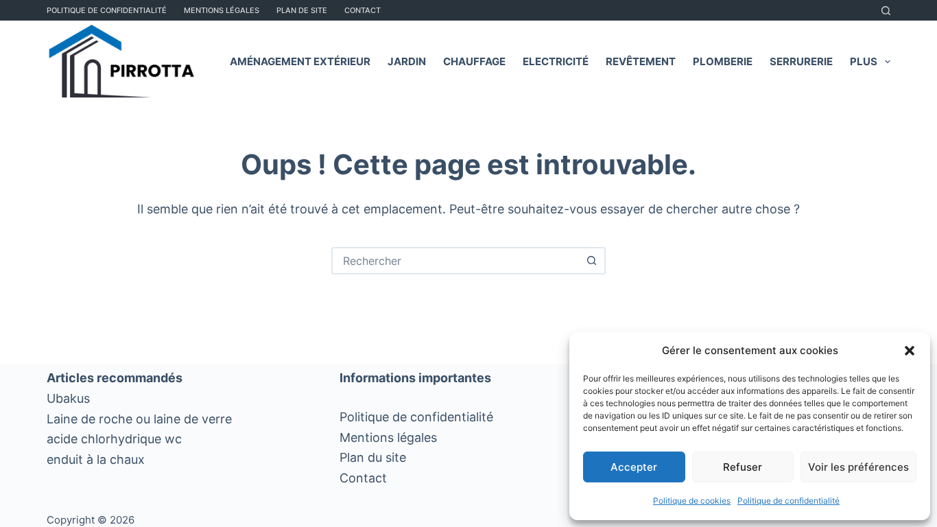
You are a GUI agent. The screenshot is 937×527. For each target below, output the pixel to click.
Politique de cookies (692, 500)
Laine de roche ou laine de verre (139, 419)
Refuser (742, 466)
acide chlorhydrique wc (114, 439)
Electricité (556, 61)
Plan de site (301, 10)
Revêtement (641, 61)
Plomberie (722, 61)
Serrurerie (801, 61)
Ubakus (68, 398)
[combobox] (456, 260)
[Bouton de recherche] (592, 260)
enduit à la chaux (96, 459)
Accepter (633, 466)
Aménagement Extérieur (300, 61)
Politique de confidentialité (788, 500)
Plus (863, 61)
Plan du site (373, 457)
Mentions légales (388, 437)
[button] (909, 351)
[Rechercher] (885, 10)
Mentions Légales (221, 10)
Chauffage (474, 61)
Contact (362, 10)
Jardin (407, 61)
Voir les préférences (858, 466)
